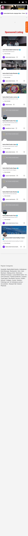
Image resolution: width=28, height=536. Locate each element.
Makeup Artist (11, 273)
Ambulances (22, 269)
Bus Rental (12, 278)
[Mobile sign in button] (19, 2)
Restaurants (13, 271)
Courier (14, 280)
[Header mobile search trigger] (26, 2)
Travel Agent (4, 278)
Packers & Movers (15, 276)
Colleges (8, 280)
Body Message (5, 271)
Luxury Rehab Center (18, 275)
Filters (23, 13)
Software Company (6, 275)
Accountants (5, 284)
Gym (19, 271)
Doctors (18, 278)
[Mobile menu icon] (2, 2)
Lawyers (24, 276)
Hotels (23, 278)
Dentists (19, 280)
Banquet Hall (12, 284)
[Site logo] (5, 2)
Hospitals (3, 269)
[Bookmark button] (24, 57)
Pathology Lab (5, 282)
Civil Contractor (5, 276)
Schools (3, 280)
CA (26, 275)
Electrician (19, 273)
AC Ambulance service (16, 282)
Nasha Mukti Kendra (13, 269)
